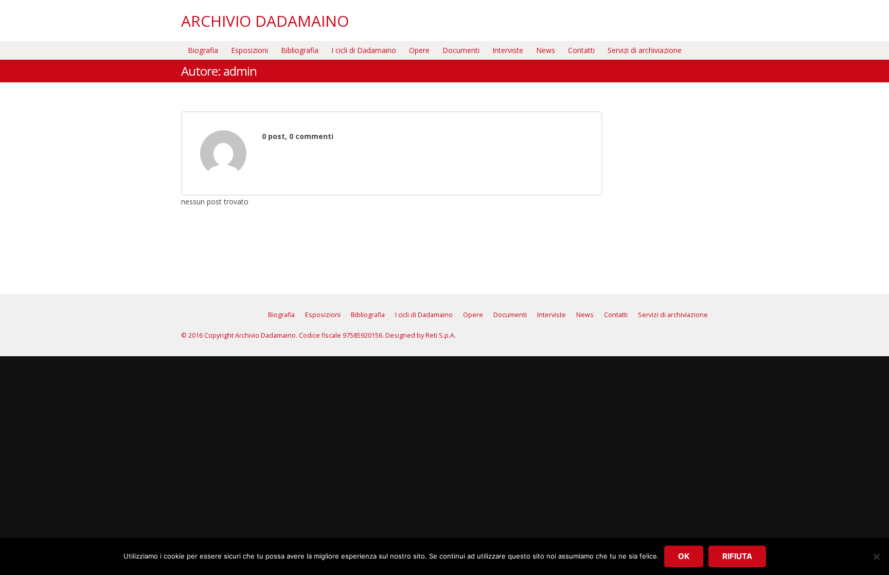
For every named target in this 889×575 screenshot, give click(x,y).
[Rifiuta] (876, 556)
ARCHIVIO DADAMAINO (265, 20)
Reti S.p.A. (440, 335)
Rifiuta (737, 556)
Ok (683, 556)
